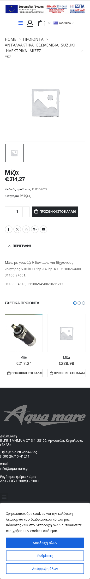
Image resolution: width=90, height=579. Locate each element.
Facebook (8, 229)
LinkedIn (26, 229)
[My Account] (30, 23)
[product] (24, 333)
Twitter (17, 229)
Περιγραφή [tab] (22, 246)
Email (43, 229)
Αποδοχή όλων (45, 542)
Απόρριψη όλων (45, 568)
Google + (35, 229)
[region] (45, 541)
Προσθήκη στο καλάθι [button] (27, 373)
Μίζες (25, 195)
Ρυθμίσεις (45, 555)
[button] (75, 303)
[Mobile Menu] (20, 23)
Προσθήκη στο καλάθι (58, 211)
